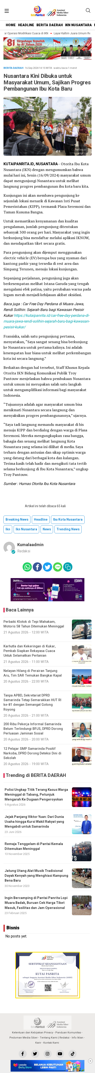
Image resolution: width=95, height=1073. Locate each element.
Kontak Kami (51, 1043)
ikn (8, 529)
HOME (11, 25)
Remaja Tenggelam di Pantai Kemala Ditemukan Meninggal (34, 846)
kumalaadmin (30, 545)
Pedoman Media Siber (23, 1037)
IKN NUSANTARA (78, 25)
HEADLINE (26, 25)
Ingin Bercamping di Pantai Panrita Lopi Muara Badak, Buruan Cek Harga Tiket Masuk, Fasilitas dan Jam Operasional (36, 903)
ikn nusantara (26, 529)
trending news (68, 529)
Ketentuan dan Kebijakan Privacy (32, 1032)
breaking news (17, 519)
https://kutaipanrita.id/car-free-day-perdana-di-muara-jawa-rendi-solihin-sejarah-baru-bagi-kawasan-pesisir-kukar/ (46, 321)
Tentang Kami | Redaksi (54, 1037)
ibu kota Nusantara (68, 519)
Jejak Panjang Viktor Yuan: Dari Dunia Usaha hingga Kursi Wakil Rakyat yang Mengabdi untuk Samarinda (34, 821)
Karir (38, 1043)
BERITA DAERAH (49, 25)
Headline (41, 519)
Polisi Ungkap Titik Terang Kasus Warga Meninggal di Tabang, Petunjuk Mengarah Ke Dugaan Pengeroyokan (36, 794)
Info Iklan (77, 1037)
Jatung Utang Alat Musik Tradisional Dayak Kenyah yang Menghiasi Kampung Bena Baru (36, 875)
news (47, 529)
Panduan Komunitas (68, 1032)
